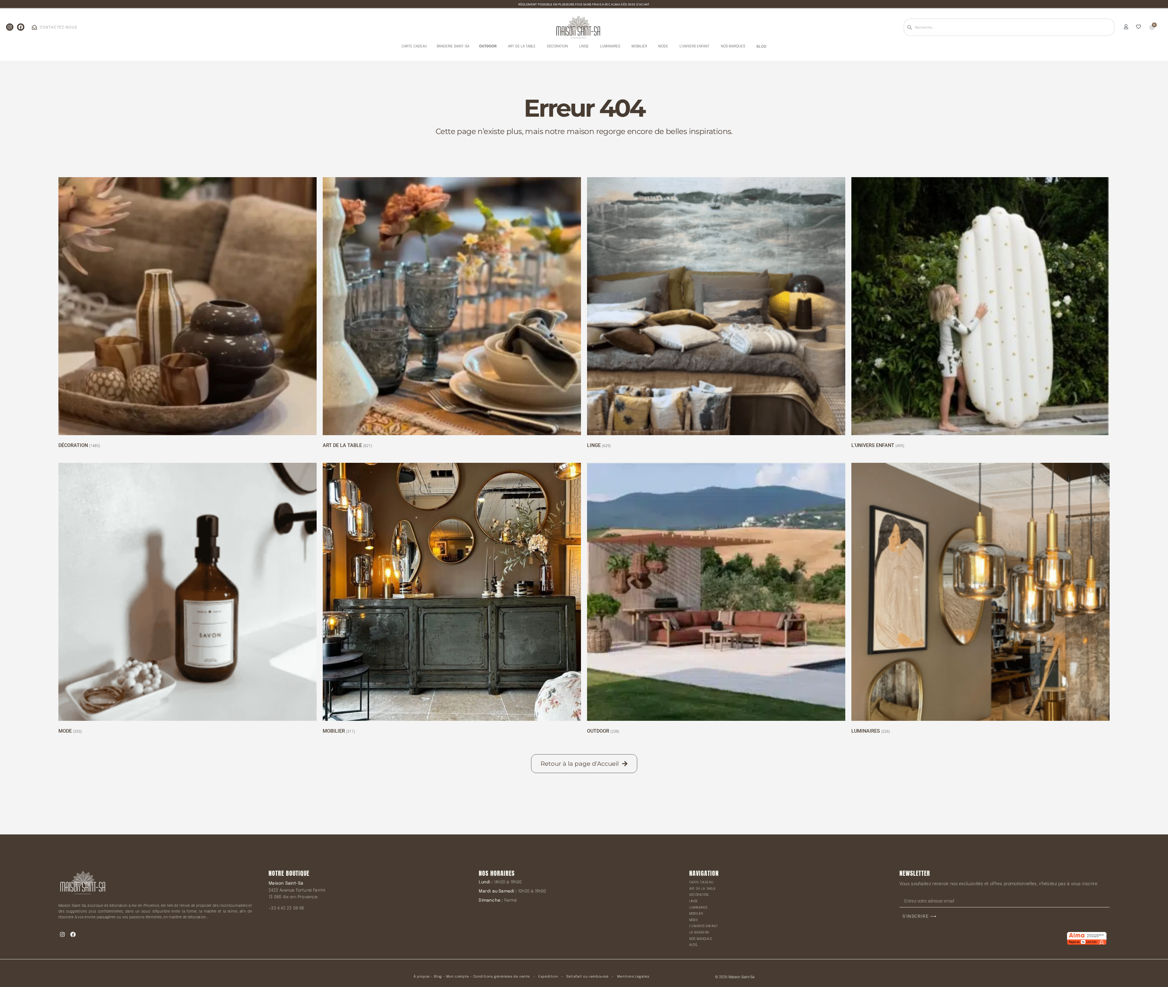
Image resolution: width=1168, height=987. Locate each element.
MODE (693, 920)
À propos (422, 976)
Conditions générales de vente (501, 976)
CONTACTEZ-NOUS (58, 27)
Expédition (547, 976)
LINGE (693, 901)
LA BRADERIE (699, 932)
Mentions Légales (633, 976)
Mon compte (457, 976)
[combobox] (1009, 27)
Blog (438, 976)
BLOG (693, 945)
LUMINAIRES (698, 908)
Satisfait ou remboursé (587, 976)
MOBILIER (696, 914)
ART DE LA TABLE (702, 889)
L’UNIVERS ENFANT (703, 926)
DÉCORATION (699, 895)
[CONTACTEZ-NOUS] (34, 27)
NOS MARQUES (700, 939)
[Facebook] (20, 27)
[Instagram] (9, 27)
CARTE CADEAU (701, 882)
